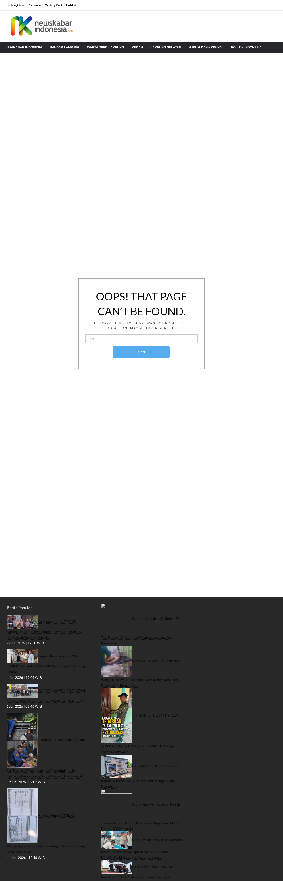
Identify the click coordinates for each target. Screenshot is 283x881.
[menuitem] (24, 47)
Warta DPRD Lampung (105, 47)
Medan (137, 47)
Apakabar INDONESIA (24, 47)
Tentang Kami (53, 5)
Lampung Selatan (165, 47)
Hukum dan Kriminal (206, 47)
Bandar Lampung (65, 47)
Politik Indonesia (246, 47)
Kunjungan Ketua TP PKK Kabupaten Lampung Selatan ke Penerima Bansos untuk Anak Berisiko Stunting (44, 629)
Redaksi (71, 5)
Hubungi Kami (16, 5)
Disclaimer (34, 5)
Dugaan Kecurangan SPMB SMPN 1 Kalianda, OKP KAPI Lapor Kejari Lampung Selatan (46, 664)
